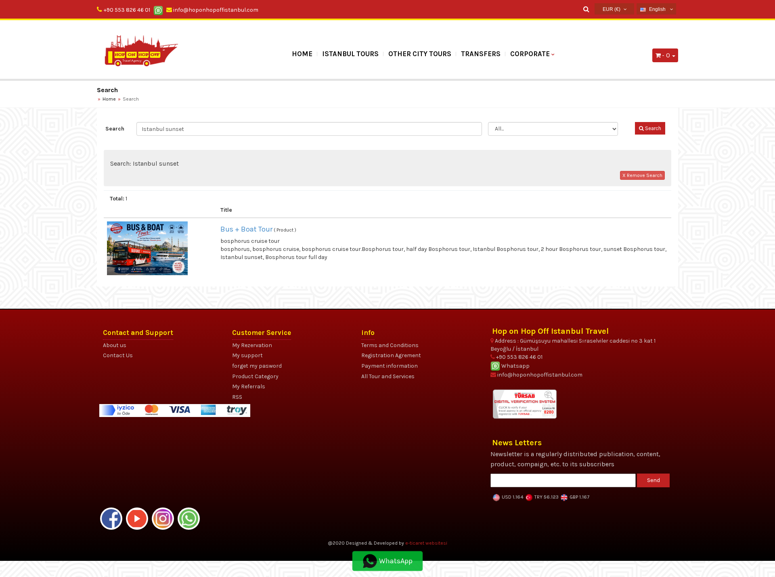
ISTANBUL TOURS (350, 54)
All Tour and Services (388, 376)
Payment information (389, 365)
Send (653, 480)
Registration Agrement (391, 355)
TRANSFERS (481, 54)
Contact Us (118, 355)
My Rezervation (252, 345)
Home (302, 54)
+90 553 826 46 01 (127, 9)
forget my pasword (257, 365)
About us (114, 345)
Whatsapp (515, 365)
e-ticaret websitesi (426, 543)
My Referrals (248, 386)
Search (114, 128)
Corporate (530, 54)
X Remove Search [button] (642, 175)
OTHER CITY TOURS (419, 54)
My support (247, 355)
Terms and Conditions (390, 345)
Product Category (255, 376)
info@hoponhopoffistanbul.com (215, 9)
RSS (237, 397)
